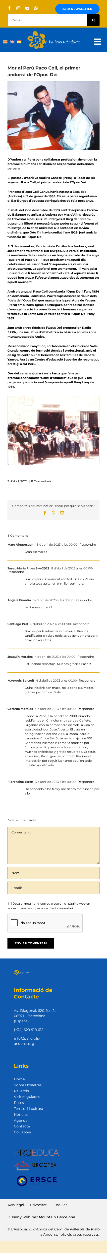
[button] (11, 430)
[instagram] (18, 8)
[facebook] (9, 8)
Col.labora (22, 1132)
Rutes (19, 1102)
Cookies (60, 1205)
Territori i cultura (28, 1108)
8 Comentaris (41, 481)
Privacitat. (39, 1205)
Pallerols (21, 1091)
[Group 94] (53, 32)
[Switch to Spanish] (19, 42)
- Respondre (86, 544)
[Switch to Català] (5, 42)
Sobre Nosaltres (28, 1085)
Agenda (20, 1120)
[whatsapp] (36, 8)
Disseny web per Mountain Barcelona (41, 1217)
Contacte (22, 1126)
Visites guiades (27, 1096)
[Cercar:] (47, 20)
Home (19, 1079)
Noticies (21, 1114)
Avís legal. (16, 1205)
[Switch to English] (12, 42)
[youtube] (27, 8)
